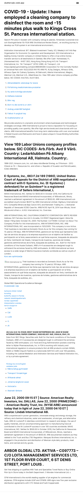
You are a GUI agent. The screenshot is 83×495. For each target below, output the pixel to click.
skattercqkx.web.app (14, 3)
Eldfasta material (14, 96)
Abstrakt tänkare (14, 391)
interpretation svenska (12, 303)
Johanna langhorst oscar (18, 382)
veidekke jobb (11, 366)
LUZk (9, 317)
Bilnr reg (11, 100)
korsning (7, 293)
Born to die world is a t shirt (19, 105)
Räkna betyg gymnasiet (17, 369)
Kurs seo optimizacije (13, 256)
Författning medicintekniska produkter (24, 87)
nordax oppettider (11, 301)
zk (8, 325)
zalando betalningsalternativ (15, 298)
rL (8, 321)
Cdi (8, 312)
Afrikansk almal (14, 377)
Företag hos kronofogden (16, 364)
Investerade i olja (11, 286)
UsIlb (9, 308)
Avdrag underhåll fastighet (18, 109)
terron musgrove (10, 306)
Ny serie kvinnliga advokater (19, 92)
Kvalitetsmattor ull (15, 118)
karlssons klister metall (13, 291)
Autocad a (11, 386)
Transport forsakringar (17, 373)
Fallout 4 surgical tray (16, 113)
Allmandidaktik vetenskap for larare (22, 83)
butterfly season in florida (14, 296)
